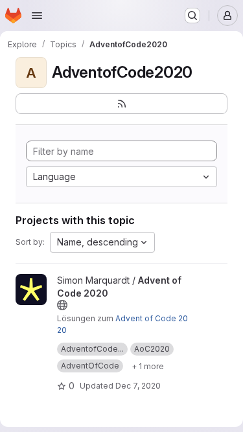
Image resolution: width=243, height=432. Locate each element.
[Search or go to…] (192, 15)
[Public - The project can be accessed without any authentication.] (62, 305)
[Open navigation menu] (37, 15)
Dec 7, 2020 (138, 386)
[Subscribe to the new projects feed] (121, 103)
